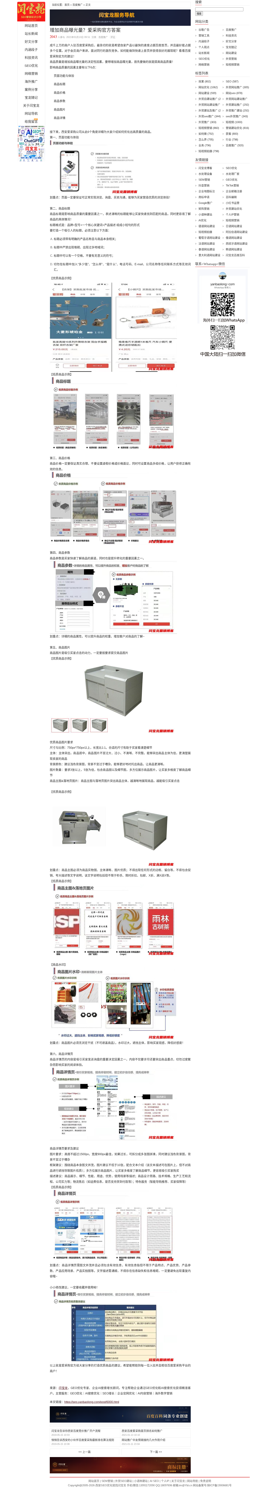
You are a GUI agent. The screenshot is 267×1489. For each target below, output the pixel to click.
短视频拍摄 (209, 151)
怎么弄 (206, 139)
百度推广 (77, 4)
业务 (205, 145)
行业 (232, 139)
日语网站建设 (234, 226)
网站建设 (231, 52)
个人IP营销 (232, 214)
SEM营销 (204, 179)
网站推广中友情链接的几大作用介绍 (143, 1439)
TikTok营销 (232, 185)
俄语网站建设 (234, 237)
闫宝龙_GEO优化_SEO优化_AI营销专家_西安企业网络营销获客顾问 (31, 11)
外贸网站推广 (237, 87)
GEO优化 (231, 179)
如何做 (206, 133)
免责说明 (205, 1480)
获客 (232, 133)
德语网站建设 (207, 226)
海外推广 (31, 82)
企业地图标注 (207, 191)
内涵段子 (31, 50)
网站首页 (31, 26)
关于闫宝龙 (31, 105)
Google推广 (206, 202)
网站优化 (208, 87)
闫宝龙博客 (205, 168)
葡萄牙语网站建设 (209, 237)
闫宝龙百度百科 (235, 255)
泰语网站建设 (207, 249)
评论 (112, 37)
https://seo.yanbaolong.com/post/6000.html (91, 1401)
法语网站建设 (207, 243)
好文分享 (31, 42)
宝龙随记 (31, 97)
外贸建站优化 (234, 208)
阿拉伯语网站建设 (237, 231)
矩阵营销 (204, 208)
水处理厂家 (232, 173)
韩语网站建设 (234, 249)
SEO (232, 81)
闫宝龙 (63, 1388)
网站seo (234, 93)
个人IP (165, 1480)
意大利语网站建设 (209, 255)
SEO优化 (31, 66)
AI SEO (154, 1480)
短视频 (234, 122)
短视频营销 (232, 64)
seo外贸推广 (237, 116)
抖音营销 (204, 185)
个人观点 (204, 47)
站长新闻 (31, 34)
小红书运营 (232, 202)
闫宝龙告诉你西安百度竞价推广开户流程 (75, 1430)
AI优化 (203, 220)
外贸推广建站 (237, 110)
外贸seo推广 (210, 116)
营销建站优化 (237, 127)
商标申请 (204, 197)
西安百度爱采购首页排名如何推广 (142, 1430)
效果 (205, 81)
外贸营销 (231, 58)
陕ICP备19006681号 (219, 1485)
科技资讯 (31, 58)
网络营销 (31, 74)
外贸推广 (207, 122)
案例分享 (31, 89)
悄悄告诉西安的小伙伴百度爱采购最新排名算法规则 (82, 1439)
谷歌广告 (204, 29)
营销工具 (204, 35)
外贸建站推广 (237, 104)
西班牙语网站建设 (237, 243)
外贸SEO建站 (123, 1480)
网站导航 (31, 113)
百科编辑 (231, 197)
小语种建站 (205, 214)
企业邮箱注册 (234, 191)
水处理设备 (205, 173)
